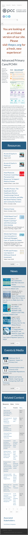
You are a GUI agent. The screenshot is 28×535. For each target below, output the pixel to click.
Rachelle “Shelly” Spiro (15, 420)
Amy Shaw (15, 484)
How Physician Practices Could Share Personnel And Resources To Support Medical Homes (11, 177)
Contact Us (19, 5)
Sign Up (13, 5)
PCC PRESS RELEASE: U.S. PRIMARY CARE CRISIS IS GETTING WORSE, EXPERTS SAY (13, 310)
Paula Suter (15, 465)
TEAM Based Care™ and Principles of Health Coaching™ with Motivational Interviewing (11, 220)
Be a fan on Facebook (4, 16)
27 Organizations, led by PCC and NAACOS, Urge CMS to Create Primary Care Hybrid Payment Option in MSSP (13, 334)
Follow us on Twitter (6, 16)
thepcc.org (14, 44)
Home (3, 5)
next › (17, 264)
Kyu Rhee (15, 444)
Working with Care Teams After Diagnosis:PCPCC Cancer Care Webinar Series (7, 488)
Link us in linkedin (9, 16)
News (12, 404)
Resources (6, 404)
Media (17, 404)
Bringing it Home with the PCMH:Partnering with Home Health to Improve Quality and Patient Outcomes (8, 466)
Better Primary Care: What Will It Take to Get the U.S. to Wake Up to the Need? (14, 299)
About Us (8, 5)
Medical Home (9, 209)
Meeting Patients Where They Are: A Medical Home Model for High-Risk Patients (8, 454)
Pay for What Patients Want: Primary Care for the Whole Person (18, 322)
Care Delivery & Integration (10, 524)
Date (21, 407)
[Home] (14, 10)
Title (5, 407)
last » (17, 511)
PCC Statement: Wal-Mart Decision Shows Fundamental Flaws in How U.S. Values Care (14, 285)
